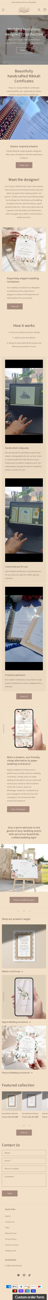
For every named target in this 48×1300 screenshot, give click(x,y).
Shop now (24, 165)
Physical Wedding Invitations (16, 1072)
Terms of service (11, 1245)
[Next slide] (30, 911)
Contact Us (9, 1222)
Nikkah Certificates (11, 971)
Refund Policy (11, 1233)
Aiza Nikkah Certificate (10, 1113)
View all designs (18, 809)
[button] (3, 10)
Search (8, 1216)
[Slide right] (30, 1125)
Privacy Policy (10, 1239)
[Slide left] (18, 1125)
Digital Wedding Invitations (15, 1022)
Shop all (24, 50)
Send (10, 1193)
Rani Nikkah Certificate (30, 1113)
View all (15, 306)
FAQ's (7, 1227)
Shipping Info (10, 1250)
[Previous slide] (18, 911)
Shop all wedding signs (24, 900)
